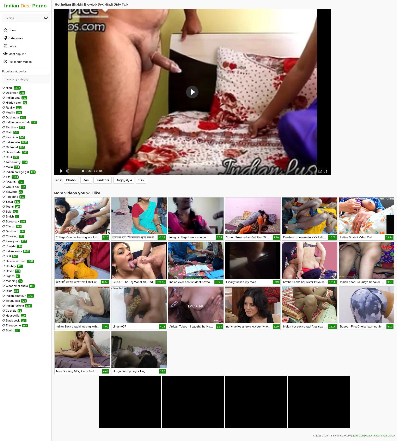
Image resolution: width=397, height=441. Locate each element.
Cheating (14, 236)
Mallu (12, 167)
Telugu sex (15, 300)
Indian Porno (25, 5)
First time (14, 137)
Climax (13, 226)
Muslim (13, 112)
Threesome (16, 325)
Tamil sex (14, 127)
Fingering (14, 196)
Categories (15, 38)
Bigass (12, 276)
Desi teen (14, 92)
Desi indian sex (19, 261)
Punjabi (13, 246)
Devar (12, 271)
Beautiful (14, 181)
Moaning (13, 281)
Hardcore (102, 180)
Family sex (15, 241)
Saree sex (15, 221)
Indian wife (16, 142)
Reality (13, 107)
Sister (12, 201)
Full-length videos (20, 61)
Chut (11, 157)
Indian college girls (20, 122)
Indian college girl (20, 172)
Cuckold (13, 310)
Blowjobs (13, 191)
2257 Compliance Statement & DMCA (374, 435)
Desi (86, 180)
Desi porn (15, 231)
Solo (11, 211)
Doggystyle (124, 180)
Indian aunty (17, 251)
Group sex (15, 186)
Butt (11, 256)
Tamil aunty (16, 162)
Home (12, 30)
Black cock (15, 320)
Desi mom (15, 117)
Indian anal (15, 97)
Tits (11, 177)
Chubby (13, 266)
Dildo (12, 290)
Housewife (15, 315)
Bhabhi (71, 180)
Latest (12, 46)
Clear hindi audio (19, 285)
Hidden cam (15, 102)
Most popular (17, 54)
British (12, 216)
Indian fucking (18, 305)
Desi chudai (16, 152)
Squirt (12, 330)
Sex (141, 180)
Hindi (12, 87)
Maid (11, 132)
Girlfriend (14, 147)
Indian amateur (19, 295)
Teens (12, 206)
